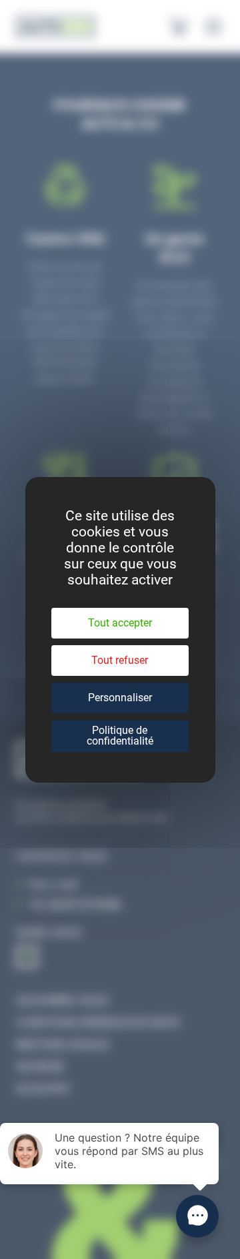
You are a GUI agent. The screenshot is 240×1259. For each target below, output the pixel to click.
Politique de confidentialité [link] (120, 735)
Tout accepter (120, 622)
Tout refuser (119, 660)
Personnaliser (120, 697)
